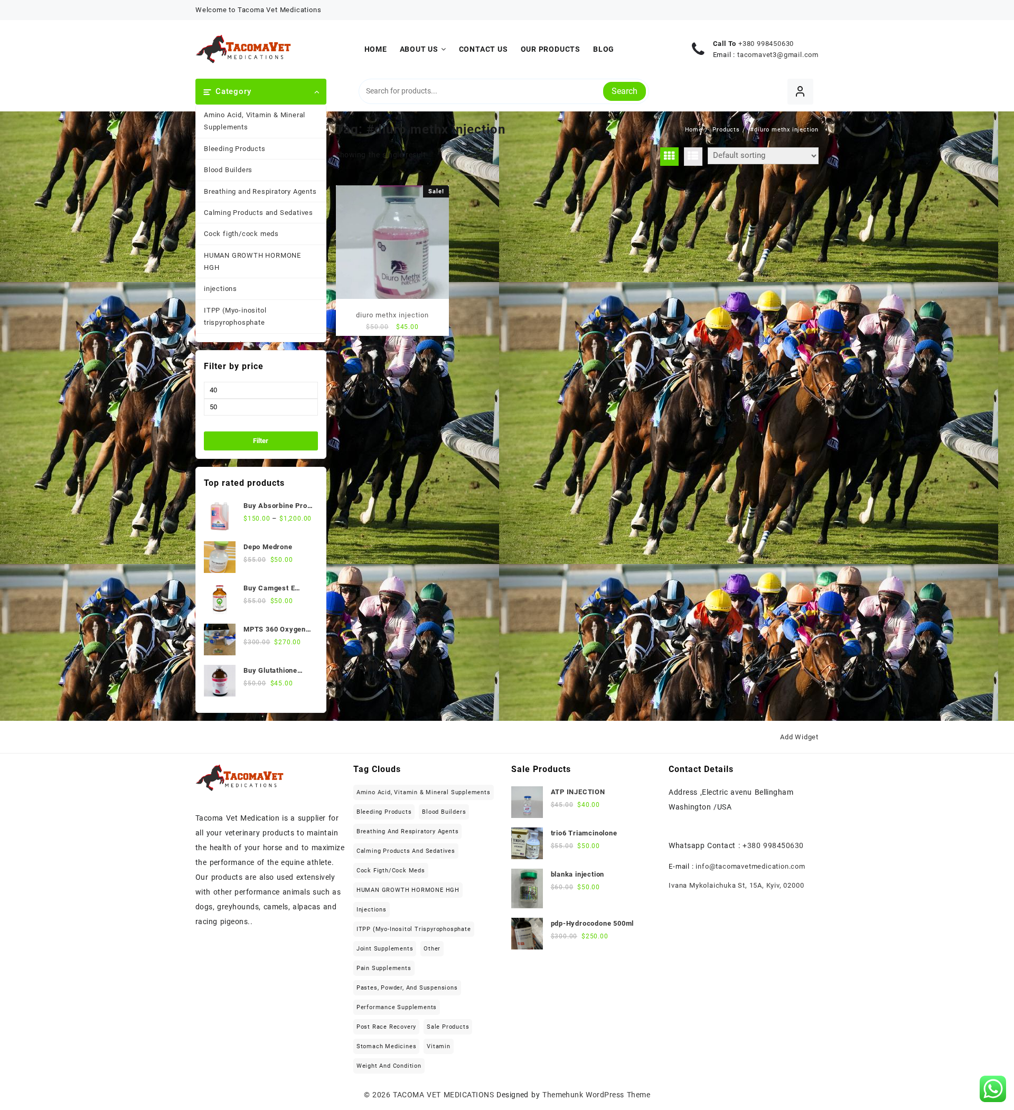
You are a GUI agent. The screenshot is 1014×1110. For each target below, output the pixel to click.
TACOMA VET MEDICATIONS (443, 1094)
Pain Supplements (383, 968)
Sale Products (448, 1026)
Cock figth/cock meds (241, 234)
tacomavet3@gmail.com (778, 55)
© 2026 (378, 1094)
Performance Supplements (396, 1007)
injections (220, 289)
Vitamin (438, 1046)
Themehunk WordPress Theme (596, 1094)
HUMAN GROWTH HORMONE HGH (252, 261)
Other (432, 948)
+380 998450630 (766, 44)
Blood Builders (228, 170)
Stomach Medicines (386, 1046)
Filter (260, 441)
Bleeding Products (235, 149)
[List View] (693, 156)
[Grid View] (669, 156)
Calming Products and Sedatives (258, 213)
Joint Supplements (385, 948)
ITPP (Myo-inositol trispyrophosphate (235, 316)
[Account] (800, 92)
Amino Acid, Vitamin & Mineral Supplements (254, 121)
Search (624, 91)
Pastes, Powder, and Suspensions (407, 987)
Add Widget (799, 737)
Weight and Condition (388, 1065)
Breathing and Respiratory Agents (260, 191)
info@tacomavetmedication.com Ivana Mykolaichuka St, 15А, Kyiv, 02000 (737, 875)
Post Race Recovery (386, 1026)
